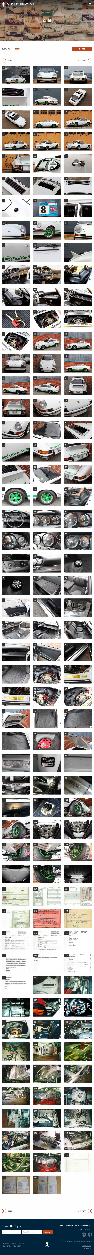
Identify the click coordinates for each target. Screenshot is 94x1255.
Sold (7, 61)
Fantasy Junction (18, 4)
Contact (87, 1229)
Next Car (82, 61)
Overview (6, 49)
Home (61, 1226)
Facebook (90, 1234)
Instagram (84, 1234)
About (80, 1229)
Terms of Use (86, 1246)
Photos (17, 49)
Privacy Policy (86, 1248)
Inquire (82, 49)
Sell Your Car (86, 1226)
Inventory (69, 1226)
